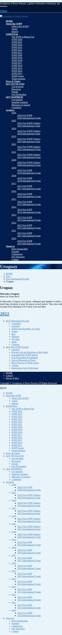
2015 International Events (29, 204)
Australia (16, 326)
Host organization (20, 249)
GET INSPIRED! (14, 469)
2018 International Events (29, 181)
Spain (14, 342)
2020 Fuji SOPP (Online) (28, 162)
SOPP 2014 (17, 71)
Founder (15, 251)
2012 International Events (29, 228)
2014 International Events (29, 212)
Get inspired (17, 99)
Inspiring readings (20, 102)
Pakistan (15, 336)
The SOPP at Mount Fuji (23, 37)
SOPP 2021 (17, 52)
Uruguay (16, 344)
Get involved (17, 86)
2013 (14, 215)
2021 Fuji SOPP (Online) (28, 154)
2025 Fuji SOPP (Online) (28, 123)
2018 (14, 175)
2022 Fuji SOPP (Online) (28, 147)
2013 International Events (29, 220)
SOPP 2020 (17, 55)
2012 (14, 223)
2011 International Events (29, 236)
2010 (14, 238)
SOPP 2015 (17, 68)
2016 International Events (29, 196)
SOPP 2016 (17, 65)
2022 (14, 144)
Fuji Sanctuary (18, 257)
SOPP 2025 (17, 42)
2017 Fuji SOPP (24, 186)
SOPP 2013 (17, 73)
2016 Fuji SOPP (24, 194)
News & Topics (13, 453)
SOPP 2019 (17, 58)
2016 (14, 191)
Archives (10, 482)
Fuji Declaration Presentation (25, 357)
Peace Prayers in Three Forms (25, 363)
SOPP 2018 (17, 60)
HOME (9, 373)
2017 (14, 183)
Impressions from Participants (25, 368)
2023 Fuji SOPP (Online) (28, 139)
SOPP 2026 (17, 39)
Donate (15, 92)
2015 (14, 199)
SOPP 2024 (17, 44)
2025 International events (28, 126)
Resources (16, 89)
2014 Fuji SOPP (24, 209)
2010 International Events (29, 243)
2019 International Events (29, 173)
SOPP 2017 (17, 63)
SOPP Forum (18, 76)
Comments (16, 107)
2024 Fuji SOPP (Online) (28, 131)
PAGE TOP (58, 613)
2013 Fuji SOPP (24, 217)
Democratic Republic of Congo (26, 329)
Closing (15, 365)
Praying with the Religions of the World (30, 352)
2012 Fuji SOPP (24, 225)
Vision (14, 29)
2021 (14, 152)
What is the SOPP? (20, 26)
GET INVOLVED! (15, 456)
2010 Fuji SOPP (24, 241)
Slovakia (15, 339)
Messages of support (21, 105)
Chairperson (17, 254)
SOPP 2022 (17, 50)
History (15, 31)
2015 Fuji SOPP (24, 202)
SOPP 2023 (17, 47)
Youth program (18, 79)
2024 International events (28, 133)
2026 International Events (29, 118)
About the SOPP (13, 395)
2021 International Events (29, 157)
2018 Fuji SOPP (24, 178)
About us (10, 618)
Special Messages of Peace (24, 360)
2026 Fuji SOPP (24, 115)
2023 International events (28, 141)
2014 (14, 207)
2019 (14, 168)
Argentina (16, 323)
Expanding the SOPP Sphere (25, 355)
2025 (14, 120)
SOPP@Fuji (11, 406)
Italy (14, 334)
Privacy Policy (12, 378)
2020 (14, 160)
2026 (14, 113)
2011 (14, 230)
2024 (14, 128)
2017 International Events (29, 188)
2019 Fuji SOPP (24, 170)
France (15, 331)
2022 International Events (29, 149)
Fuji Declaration (19, 94)
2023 (14, 136)
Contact (3, 11)
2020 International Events (29, 165)
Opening (15, 349)
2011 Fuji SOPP (24, 233)
